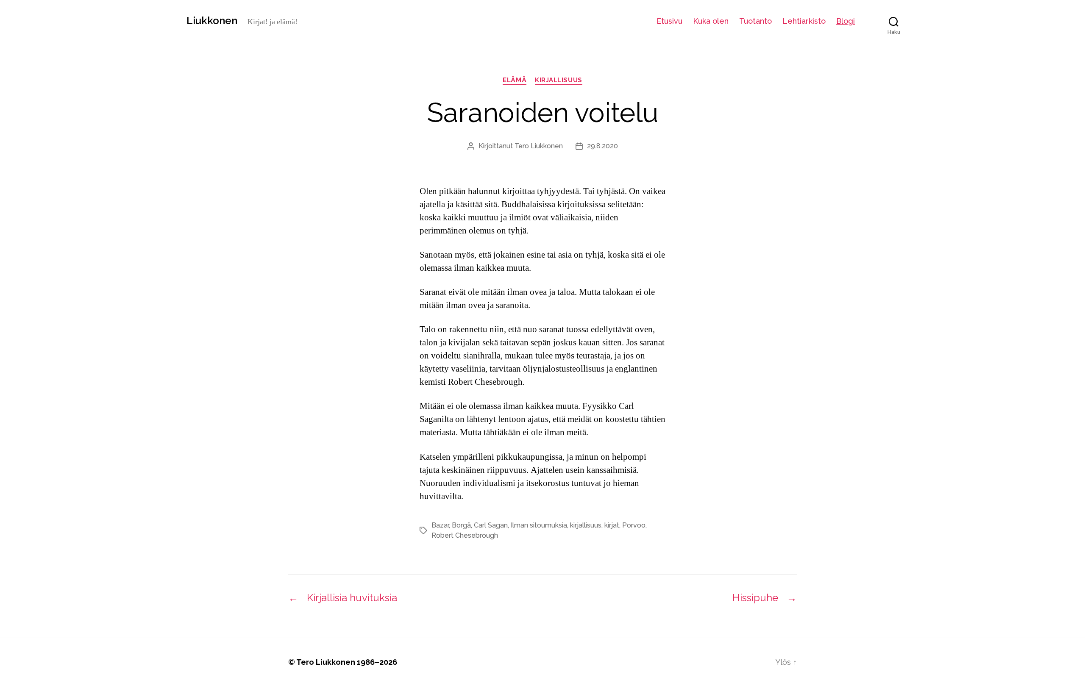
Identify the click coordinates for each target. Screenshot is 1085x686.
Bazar (440, 525)
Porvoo (633, 525)
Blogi (845, 21)
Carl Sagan (491, 525)
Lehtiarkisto (804, 21)
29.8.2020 (602, 146)
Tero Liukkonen (539, 146)
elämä (514, 80)
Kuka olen (711, 21)
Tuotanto (755, 21)
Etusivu (669, 21)
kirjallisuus (558, 80)
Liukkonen (211, 21)
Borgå (461, 525)
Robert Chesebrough (464, 535)
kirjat (611, 525)
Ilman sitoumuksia (539, 525)
